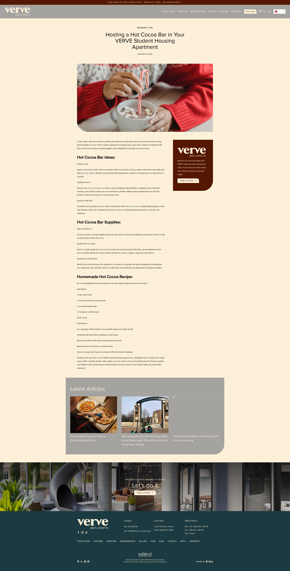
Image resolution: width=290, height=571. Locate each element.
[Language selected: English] (279, 11)
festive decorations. (132, 206)
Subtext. (136, 560)
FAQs (153, 541)
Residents (236, 11)
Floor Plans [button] (168, 11)
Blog (161, 541)
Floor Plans (83, 541)
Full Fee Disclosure (161, 562)
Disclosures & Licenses (146, 562)
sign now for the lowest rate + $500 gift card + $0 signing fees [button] (144, 2)
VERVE (100, 145)
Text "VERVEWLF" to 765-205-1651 (137, 531)
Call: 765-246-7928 (131, 526)
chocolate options (88, 173)
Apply (250, 11)
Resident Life (145, 27)
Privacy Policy (133, 562)
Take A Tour (186, 180)
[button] (269, 11)
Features (98, 541)
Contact (172, 541)
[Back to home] (17, 11)
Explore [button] (224, 11)
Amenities (182, 11)
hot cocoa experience (96, 188)
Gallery (213, 11)
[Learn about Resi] (204, 561)
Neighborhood (198, 11)
